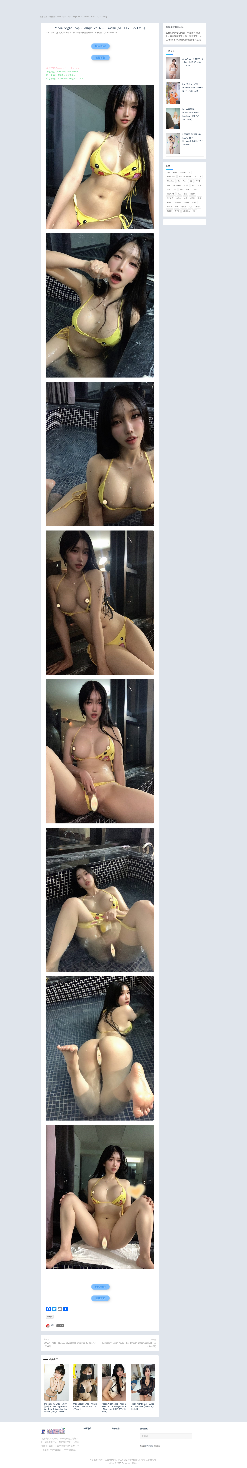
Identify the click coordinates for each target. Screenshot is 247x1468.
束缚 (185, 198)
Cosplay (183, 172)
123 (168, 172)
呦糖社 (52, 17)
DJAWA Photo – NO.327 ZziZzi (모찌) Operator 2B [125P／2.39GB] (69, 1345)
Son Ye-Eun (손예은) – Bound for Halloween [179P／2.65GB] (192, 87)
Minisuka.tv (170, 181)
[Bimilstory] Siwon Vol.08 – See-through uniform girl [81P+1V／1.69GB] (129, 1345)
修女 (191, 181)
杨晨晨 (192, 198)
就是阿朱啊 (170, 194)
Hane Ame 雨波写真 (185, 176)
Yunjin (49, 1317)
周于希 (198, 181)
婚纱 (181, 189)
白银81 (169, 207)
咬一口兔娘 (177, 185)
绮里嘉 (184, 207)
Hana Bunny (171, 176)
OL (179, 181)
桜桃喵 (169, 202)
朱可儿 (178, 198)
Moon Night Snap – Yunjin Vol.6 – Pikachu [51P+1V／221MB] (100, 28)
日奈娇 (192, 194)
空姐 (176, 207)
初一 (52, 33)
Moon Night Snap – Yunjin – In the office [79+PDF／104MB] (142, 1406)
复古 (193, 185)
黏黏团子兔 (186, 211)
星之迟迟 (170, 198)
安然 (187, 189)
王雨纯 (186, 202)
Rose (184, 181)
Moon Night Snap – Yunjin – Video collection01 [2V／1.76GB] (85, 1406)
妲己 (175, 189)
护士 (179, 194)
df (189, 172)
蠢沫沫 (198, 207)
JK (196, 176)
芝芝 (190, 207)
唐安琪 (186, 185)
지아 (194, 211)
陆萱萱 (169, 211)
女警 (168, 189)
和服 (168, 185)
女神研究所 (149, 1446)
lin (200, 176)
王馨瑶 (194, 202)
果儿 (199, 198)
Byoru (175, 172)
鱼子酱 (177, 211)
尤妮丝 (194, 189)
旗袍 (185, 194)
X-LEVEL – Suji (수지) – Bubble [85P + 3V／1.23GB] (192, 62)
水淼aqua (178, 202)
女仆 (199, 185)
